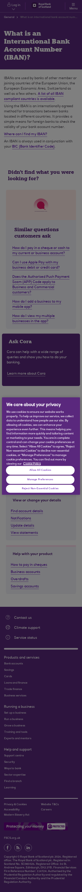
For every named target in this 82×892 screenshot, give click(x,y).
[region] (41, 446)
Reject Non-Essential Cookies (40, 488)
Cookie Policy (32, 463)
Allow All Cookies (40, 470)
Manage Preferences (40, 479)
